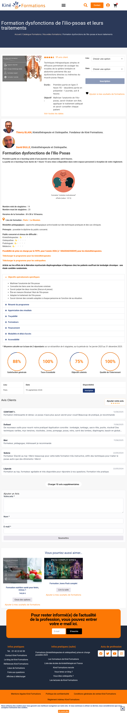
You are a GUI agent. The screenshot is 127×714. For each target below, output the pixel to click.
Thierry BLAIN (24, 132)
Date (87, 68)
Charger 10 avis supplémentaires (63, 484)
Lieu (87, 58)
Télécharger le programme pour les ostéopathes (24, 260)
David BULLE (23, 147)
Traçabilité (12, 316)
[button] (37, 60)
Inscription (105, 81)
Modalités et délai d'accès (19, 334)
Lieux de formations (16, 668)
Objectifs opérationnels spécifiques (24, 277)
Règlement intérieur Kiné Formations (63, 699)
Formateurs (13, 322)
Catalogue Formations (31, 34)
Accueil (18, 34)
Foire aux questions (16, 672)
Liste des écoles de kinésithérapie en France (63, 663)
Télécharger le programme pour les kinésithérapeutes (26, 256)
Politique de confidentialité (57, 694)
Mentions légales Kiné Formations (26, 694)
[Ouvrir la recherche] (85, 5)
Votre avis (9, 496)
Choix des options (22, 600)
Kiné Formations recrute (63, 667)
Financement (14, 328)
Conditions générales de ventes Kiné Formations (95, 694)
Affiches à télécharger (16, 676)
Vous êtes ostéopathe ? (63, 676)
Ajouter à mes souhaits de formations (107, 94)
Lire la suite (63, 590)
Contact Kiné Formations (16, 655)
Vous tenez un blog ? (63, 672)
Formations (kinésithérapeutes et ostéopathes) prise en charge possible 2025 (62, 653)
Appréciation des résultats (20, 310)
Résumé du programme (18, 304)
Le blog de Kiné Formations (16, 659)
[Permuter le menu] (63, 5)
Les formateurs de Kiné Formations (63, 659)
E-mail (7, 527)
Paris (25, 220)
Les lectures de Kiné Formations (64, 680)
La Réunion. (35, 220)
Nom (7, 517)
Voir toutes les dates (53, 113)
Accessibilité (13, 339)
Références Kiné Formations (16, 664)
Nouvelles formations (52, 34)
